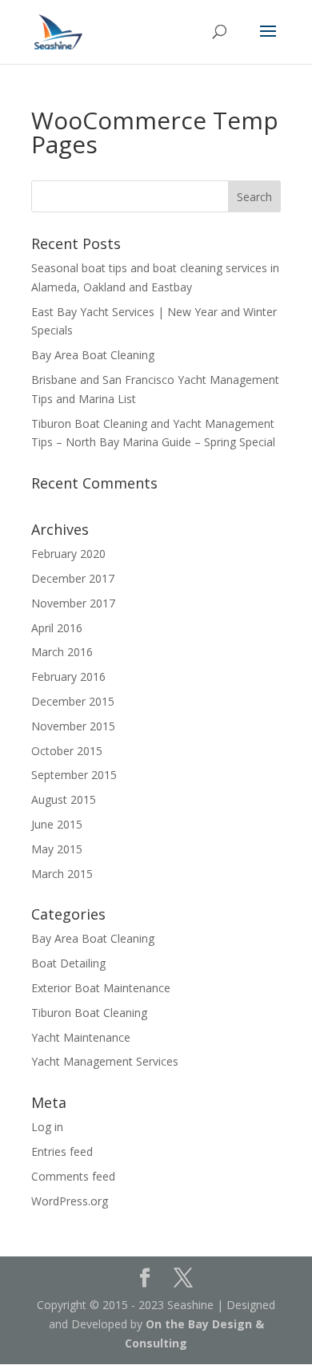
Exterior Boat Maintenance (100, 987)
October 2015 (66, 750)
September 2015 (74, 774)
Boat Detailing (68, 963)
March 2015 (62, 873)
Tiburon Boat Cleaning (89, 1012)
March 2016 (62, 651)
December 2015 (72, 701)
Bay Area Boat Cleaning (92, 354)
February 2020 (68, 553)
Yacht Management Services (104, 1061)
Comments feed (73, 1176)
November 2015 (73, 726)
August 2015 (63, 799)
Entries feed (62, 1151)
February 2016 (68, 676)
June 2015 (56, 824)
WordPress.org (69, 1201)
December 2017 (72, 578)
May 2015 (56, 849)
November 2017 (73, 603)
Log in (47, 1126)
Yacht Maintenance (80, 1037)
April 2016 (56, 627)
